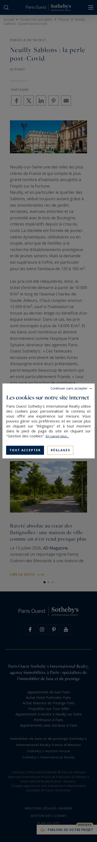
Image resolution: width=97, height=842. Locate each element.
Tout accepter (25, 450)
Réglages (60, 450)
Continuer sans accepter (69, 388)
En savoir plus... (57, 436)
